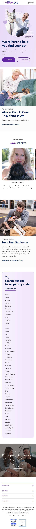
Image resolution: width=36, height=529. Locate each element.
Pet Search (5, 501)
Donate (18, 466)
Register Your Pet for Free (10, 124)
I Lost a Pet (8, 60)
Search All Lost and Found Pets (12, 260)
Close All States (10, 288)
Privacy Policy (13, 516)
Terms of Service (22, 516)
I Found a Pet (23, 60)
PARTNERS (5, 496)
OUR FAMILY (5, 490)
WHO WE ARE (5, 485)
